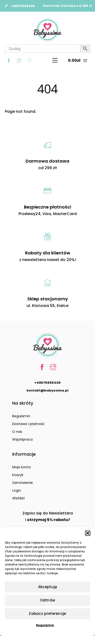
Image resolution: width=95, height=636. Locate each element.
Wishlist (18, 498)
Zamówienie (22, 482)
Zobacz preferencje (47, 613)
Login (16, 490)
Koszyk (17, 474)
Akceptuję (47, 586)
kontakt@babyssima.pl (47, 390)
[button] (87, 533)
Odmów (47, 600)
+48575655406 (47, 382)
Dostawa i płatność (28, 423)
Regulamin (45, 625)
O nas (17, 431)
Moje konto (21, 467)
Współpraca (22, 439)
